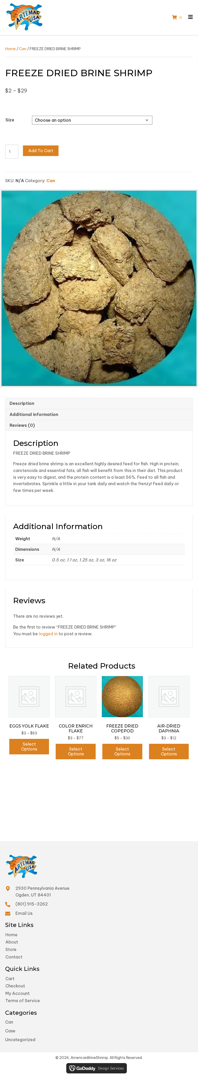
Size (9, 119)
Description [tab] (22, 403)
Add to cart (40, 150)
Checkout (15, 985)
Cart (9, 978)
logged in (48, 633)
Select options (29, 746)
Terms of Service (22, 1000)
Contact (13, 956)
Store (10, 949)
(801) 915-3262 (31, 904)
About (11, 942)
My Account (17, 993)
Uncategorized (20, 1039)
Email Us (23, 913)
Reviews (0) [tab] (22, 425)
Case (10, 1030)
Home (10, 48)
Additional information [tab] (34, 414)
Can (22, 48)
